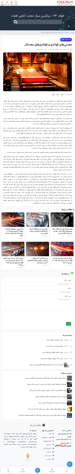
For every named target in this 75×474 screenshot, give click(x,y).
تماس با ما (48, 456)
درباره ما (49, 459)
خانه (72, 32)
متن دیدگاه (68, 296)
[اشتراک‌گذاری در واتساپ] (57, 94)
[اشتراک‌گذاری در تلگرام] (62, 94)
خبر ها (67, 32)
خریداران (48, 445)
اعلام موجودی (47, 441)
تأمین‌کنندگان (47, 448)
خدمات (49, 452)
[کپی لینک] (53, 94)
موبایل (69, 288)
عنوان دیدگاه (67, 280)
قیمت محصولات (46, 437)
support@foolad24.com (63, 440)
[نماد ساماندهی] (28, 456)
